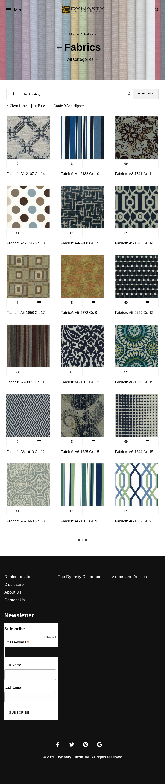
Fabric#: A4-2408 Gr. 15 (80, 243)
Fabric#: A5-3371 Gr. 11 (25, 382)
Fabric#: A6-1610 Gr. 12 (25, 452)
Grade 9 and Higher (68, 106)
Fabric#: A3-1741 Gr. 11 (134, 174)
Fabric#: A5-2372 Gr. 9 (79, 313)
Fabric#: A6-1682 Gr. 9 (133, 521)
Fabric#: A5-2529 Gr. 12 (134, 313)
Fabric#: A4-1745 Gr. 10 (25, 243)
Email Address (16, 643)
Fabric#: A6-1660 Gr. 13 (25, 521)
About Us (12, 592)
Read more (39, 163)
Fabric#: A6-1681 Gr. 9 (79, 521)
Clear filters (18, 106)
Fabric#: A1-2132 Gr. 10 (80, 174)
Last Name (12, 687)
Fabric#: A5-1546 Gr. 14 (134, 243)
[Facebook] (57, 744)
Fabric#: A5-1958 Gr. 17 (25, 313)
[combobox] (75, 94)
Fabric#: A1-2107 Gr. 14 (25, 174)
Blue (41, 106)
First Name (12, 665)
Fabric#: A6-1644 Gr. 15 (134, 452)
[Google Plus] (99, 744)
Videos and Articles (129, 576)
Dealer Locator (18, 576)
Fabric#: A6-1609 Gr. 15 (134, 382)
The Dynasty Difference (79, 576)
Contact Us (14, 600)
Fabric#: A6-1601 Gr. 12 (80, 382)
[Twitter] (71, 744)
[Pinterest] (85, 744)
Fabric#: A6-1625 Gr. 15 (80, 452)
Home (74, 34)
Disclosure (14, 584)
